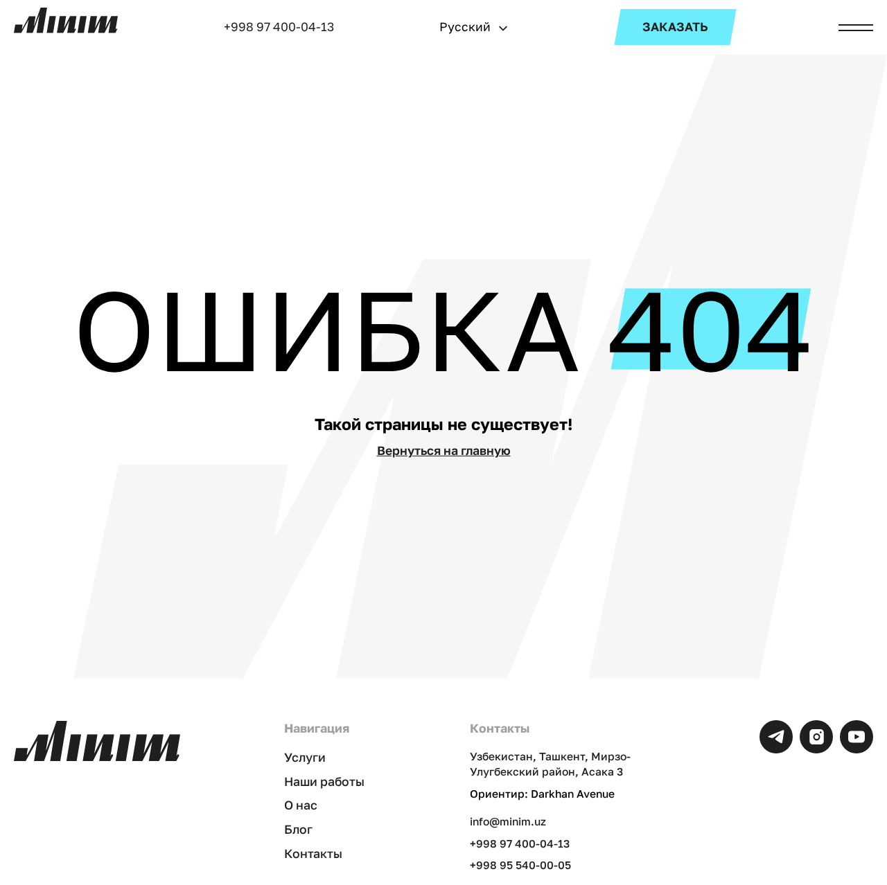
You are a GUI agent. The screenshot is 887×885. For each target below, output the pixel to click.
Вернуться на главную (444, 450)
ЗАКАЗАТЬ (675, 26)
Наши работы (324, 781)
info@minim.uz (508, 821)
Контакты (313, 853)
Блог (298, 829)
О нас (300, 805)
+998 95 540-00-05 (520, 865)
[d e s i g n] (66, 20)
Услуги (305, 757)
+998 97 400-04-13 (279, 26)
